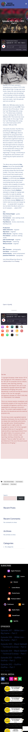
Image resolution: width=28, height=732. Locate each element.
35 (5, 671)
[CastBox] (8, 327)
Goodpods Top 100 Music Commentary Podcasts (14, 703)
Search (5, 495)
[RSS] (17, 331)
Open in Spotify (7, 304)
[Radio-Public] (22, 331)
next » (8, 671)
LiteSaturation (7, 261)
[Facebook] (3, 679)
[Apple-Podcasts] (3, 327)
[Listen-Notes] (22, 327)
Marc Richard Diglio (9, 481)
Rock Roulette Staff (16, 27)
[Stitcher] (12, 335)
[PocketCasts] (3, 331)
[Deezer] (17, 327)
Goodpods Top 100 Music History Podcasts (14, 692)
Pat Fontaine (19, 481)
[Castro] (12, 327)
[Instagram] (11, 679)
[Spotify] (8, 335)
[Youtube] (16, 679)
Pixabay (17, 261)
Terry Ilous (13, 484)
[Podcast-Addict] (8, 331)
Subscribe (18, 49)
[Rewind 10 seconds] (7, 47)
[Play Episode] (3, 46)
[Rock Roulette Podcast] (7, 4)
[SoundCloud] (3, 335)
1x (10, 47)
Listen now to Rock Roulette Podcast (14, 694)
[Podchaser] (12, 331)
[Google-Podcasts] (17, 335)
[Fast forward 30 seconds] (13, 47)
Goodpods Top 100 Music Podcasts (14, 724)
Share (24, 49)
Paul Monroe (5, 484)
